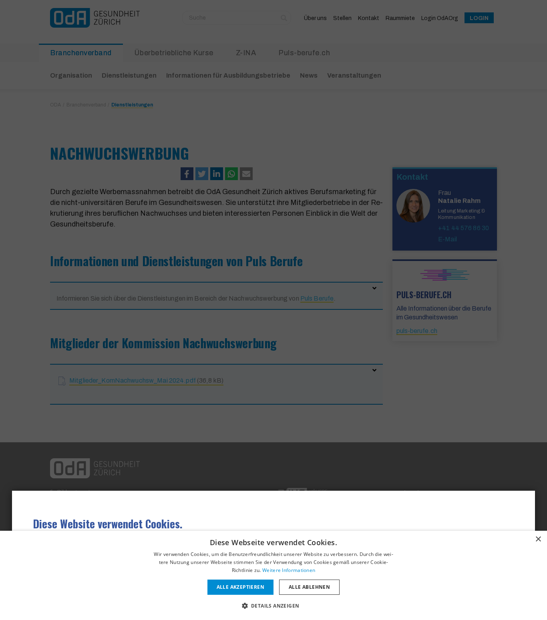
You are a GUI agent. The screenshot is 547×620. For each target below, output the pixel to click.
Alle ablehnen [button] (309, 587)
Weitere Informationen (288, 570)
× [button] (538, 539)
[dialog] (273, 575)
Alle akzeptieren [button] (240, 587)
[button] (274, 605)
